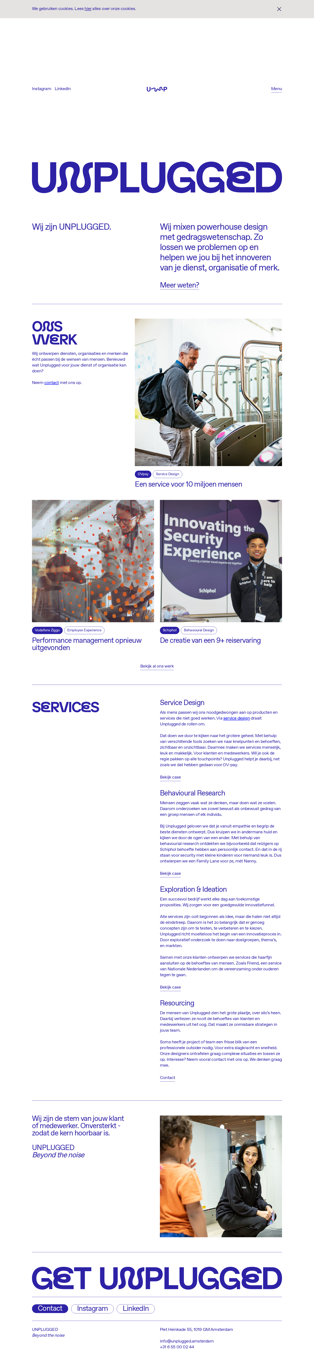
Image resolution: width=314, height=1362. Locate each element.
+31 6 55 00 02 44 (177, 1347)
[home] (157, 89)
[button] (276, 89)
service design (236, 718)
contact (51, 383)
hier (87, 9)
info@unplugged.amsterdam (187, 1341)
